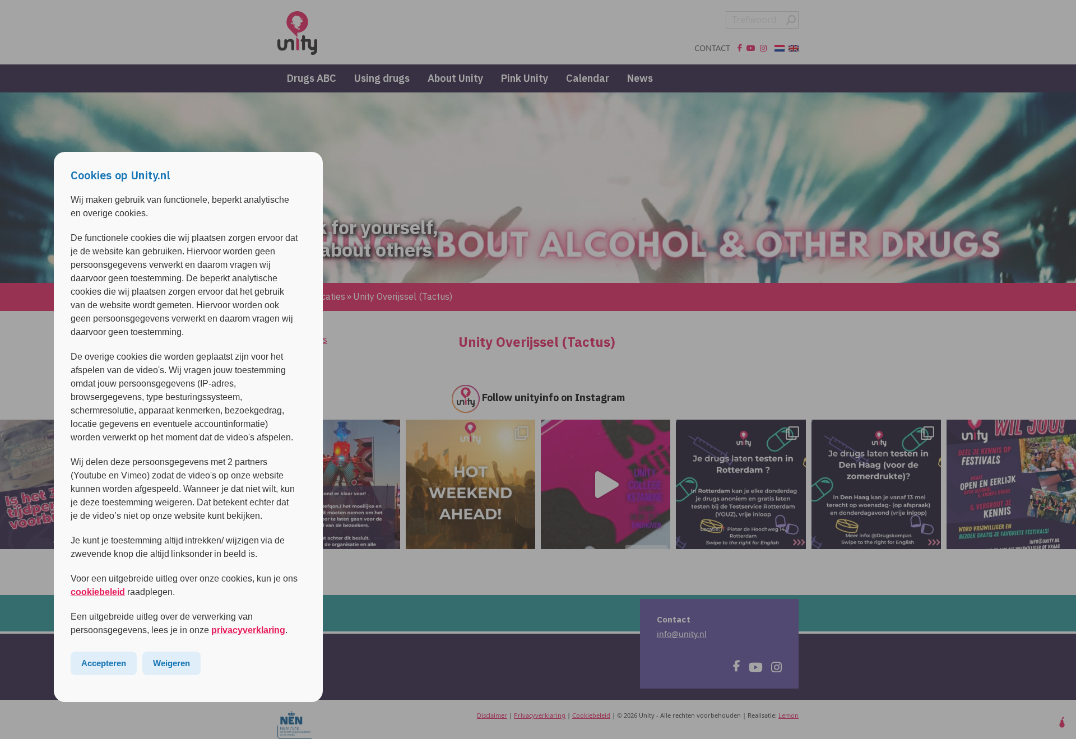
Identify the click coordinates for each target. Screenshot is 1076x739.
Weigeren (171, 663)
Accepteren (103, 663)
